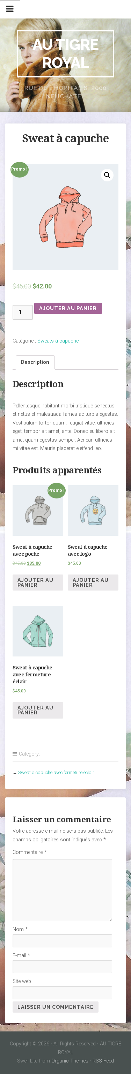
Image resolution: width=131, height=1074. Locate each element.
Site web (22, 981)
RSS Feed (103, 1061)
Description (35, 362)
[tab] (35, 362)
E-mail (21, 956)
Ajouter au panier (68, 308)
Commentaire (29, 852)
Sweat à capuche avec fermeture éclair (56, 772)
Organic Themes (69, 1061)
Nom (20, 929)
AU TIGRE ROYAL (65, 54)
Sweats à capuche (58, 341)
